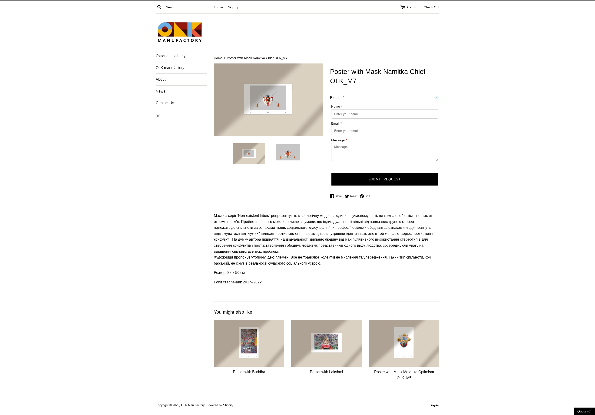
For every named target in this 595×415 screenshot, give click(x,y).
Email (336, 123)
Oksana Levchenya (181, 56)
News (160, 91)
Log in (218, 7)
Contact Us (165, 103)
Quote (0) (584, 411)
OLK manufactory (181, 68)
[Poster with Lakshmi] (326, 343)
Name (336, 106)
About (160, 79)
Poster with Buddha (249, 372)
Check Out (431, 7)
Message (339, 140)
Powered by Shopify (219, 405)
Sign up (233, 7)
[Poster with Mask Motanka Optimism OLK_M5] (404, 343)
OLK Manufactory (193, 405)
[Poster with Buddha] (249, 343)
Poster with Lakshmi (326, 372)
